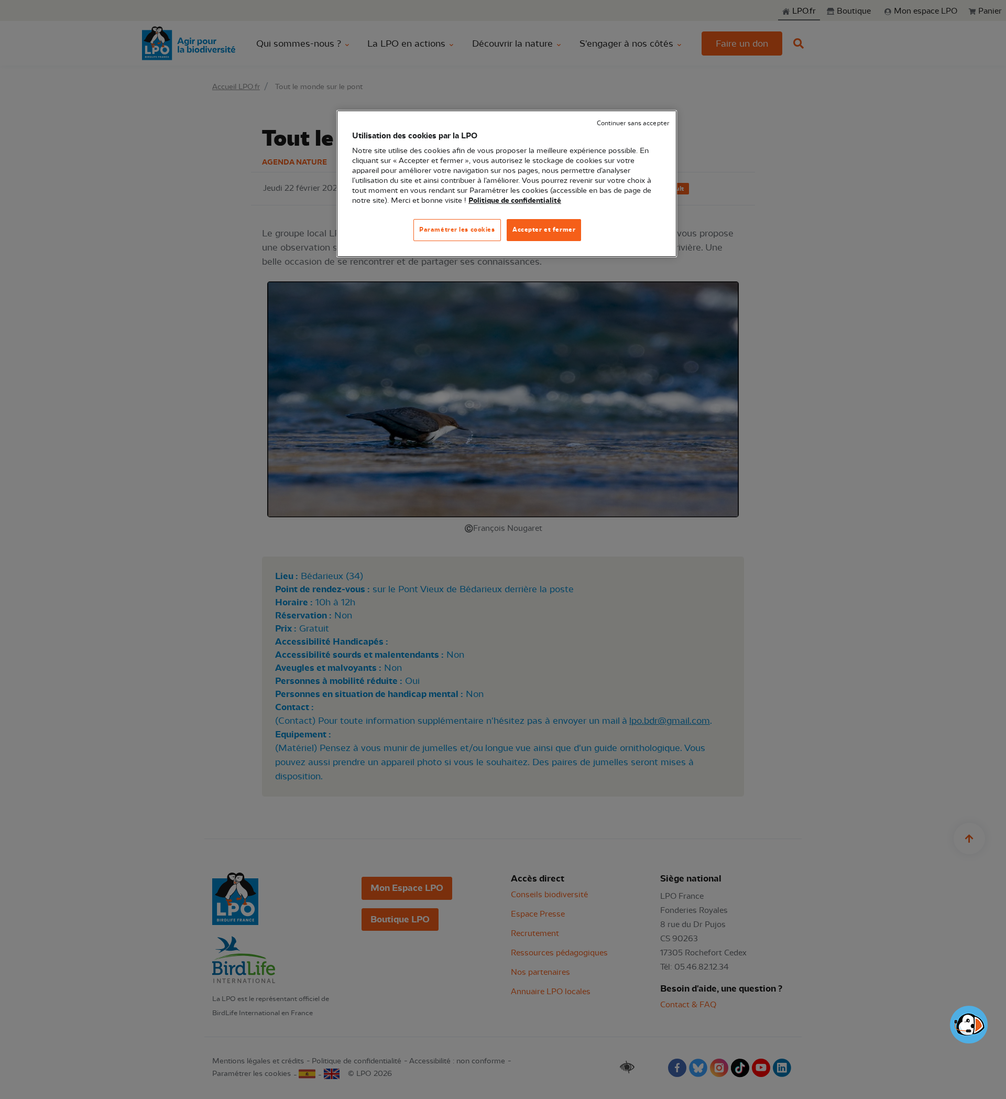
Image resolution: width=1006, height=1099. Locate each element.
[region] (506, 183)
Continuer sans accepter (633, 123)
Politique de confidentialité (514, 201)
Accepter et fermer (543, 229)
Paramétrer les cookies (457, 229)
